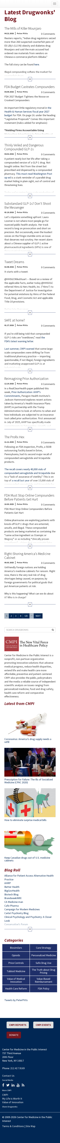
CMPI (5, 1094)
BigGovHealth (12, 890)
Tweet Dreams (14, 262)
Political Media (55, 1132)
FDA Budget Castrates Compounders (29, 86)
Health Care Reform (16, 988)
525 (26, 615)
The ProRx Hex (14, 437)
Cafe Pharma (11, 905)
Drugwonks (16, 3)
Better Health (11, 887)
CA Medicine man (13, 902)
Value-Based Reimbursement (43, 980)
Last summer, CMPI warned (19, 348)
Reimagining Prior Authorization (26, 378)
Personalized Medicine (43, 955)
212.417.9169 (17, 1068)
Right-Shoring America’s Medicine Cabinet (27, 555)
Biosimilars (16, 947)
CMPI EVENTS (43, 1025)
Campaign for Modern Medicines (22, 909)
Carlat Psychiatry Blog (16, 913)
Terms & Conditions (13, 1126)
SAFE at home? (14, 320)
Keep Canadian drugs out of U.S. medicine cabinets (27, 859)
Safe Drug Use (43, 962)
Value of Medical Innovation (16, 980)
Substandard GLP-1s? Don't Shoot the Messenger (27, 205)
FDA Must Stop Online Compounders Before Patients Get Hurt (29, 497)
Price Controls (16, 962)
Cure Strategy (43, 947)
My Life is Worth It (12, 1098)
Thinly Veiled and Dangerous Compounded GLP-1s (24, 147)
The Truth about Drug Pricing (43, 971)
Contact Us (8, 1075)
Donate (13, 1035)
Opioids (16, 955)
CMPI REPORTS (17, 1025)
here (36, 64)
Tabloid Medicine (16, 971)
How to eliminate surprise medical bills (25, 820)
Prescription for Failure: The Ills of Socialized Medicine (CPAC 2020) (28, 781)
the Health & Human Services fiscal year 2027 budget (27, 111)
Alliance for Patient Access (18, 875)
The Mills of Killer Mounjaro (22, 28)
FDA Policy (43, 988)
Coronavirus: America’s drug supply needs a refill (27, 740)
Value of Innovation (12, 1102)
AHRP (7, 883)
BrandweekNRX (12, 898)
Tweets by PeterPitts (16, 1000)
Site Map (30, 1126)
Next (38, 615)
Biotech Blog (11, 894)
